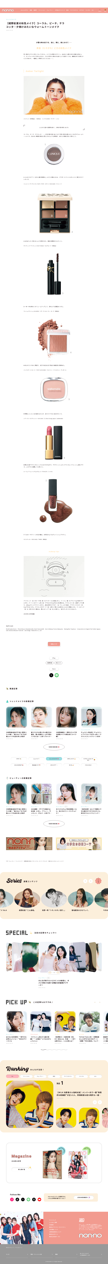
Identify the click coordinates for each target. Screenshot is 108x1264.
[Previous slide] (49, 973)
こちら (92, 1229)
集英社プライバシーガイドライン (57, 1227)
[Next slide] (91, 881)
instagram (12, 1199)
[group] (29, 1104)
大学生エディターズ (60, 10)
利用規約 (51, 1224)
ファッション (42, 10)
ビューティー (50, 10)
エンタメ (88, 10)
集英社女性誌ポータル (54, 1236)
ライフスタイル (74, 10)
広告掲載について (53, 1229)
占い (93, 10)
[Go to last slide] (85, 881)
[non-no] (8, 10)
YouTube (39, 1199)
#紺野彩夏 (49, 662)
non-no (90, 1236)
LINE (57, 675)
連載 (31, 10)
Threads (34, 1199)
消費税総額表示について (55, 1232)
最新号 (35, 10)
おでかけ (82, 10)
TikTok (17, 1199)
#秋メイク (58, 662)
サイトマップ (52, 1220)
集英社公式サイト (53, 1234)
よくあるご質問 (53, 1222)
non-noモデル (24, 10)
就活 (67, 10)
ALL (12, 1076)
